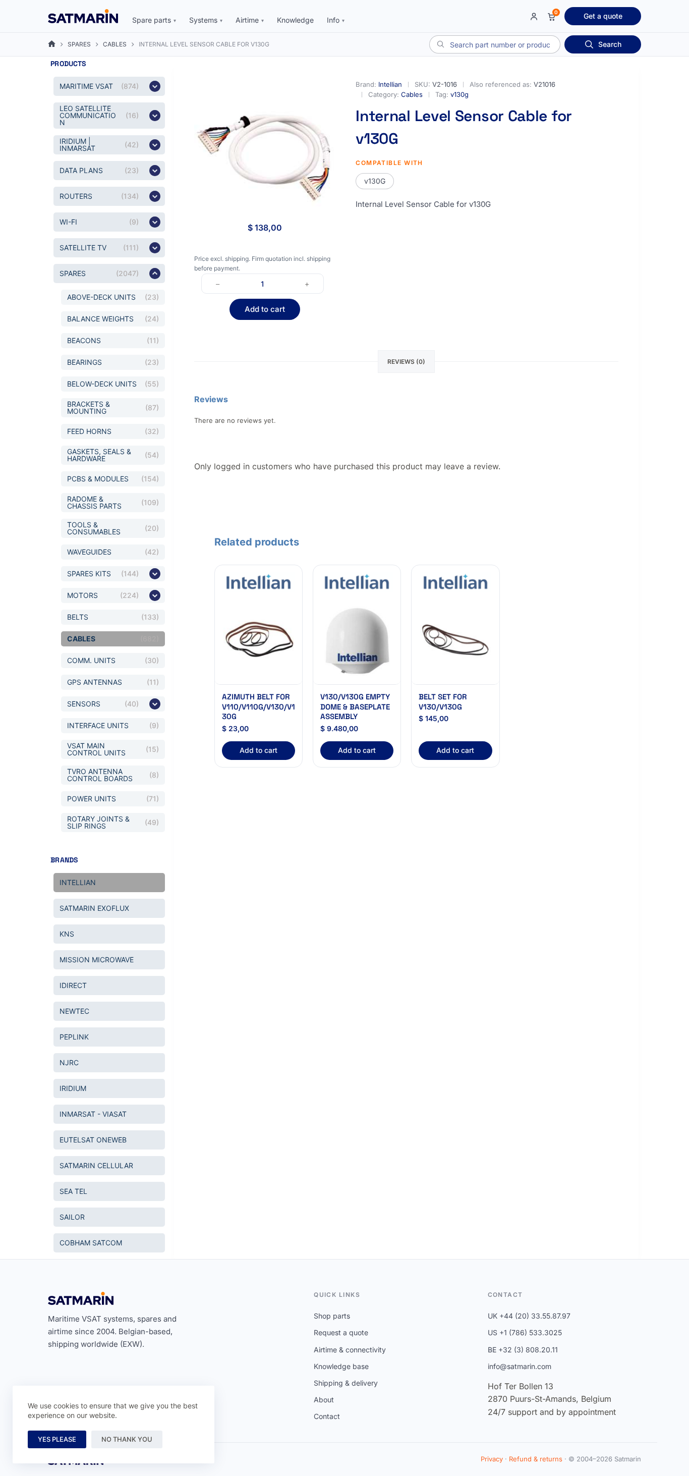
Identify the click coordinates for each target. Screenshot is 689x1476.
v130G (374, 181)
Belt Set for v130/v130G (443, 702)
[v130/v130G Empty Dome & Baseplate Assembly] (356, 641)
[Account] (534, 16)
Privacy (492, 1459)
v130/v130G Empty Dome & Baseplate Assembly (355, 706)
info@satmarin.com (519, 1366)
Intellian (390, 84)
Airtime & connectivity (350, 1349)
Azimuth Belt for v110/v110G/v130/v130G (258, 706)
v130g (459, 94)
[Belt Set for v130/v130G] (455, 641)
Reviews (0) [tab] (406, 361)
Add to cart (265, 309)
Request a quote (341, 1332)
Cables (412, 94)
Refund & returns (535, 1459)
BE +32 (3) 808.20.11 (523, 1349)
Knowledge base (341, 1366)
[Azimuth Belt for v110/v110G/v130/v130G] (258, 641)
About (324, 1399)
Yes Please (57, 1439)
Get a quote (603, 16)
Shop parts (332, 1315)
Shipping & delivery (346, 1383)
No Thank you (126, 1439)
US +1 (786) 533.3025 (525, 1332)
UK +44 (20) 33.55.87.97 (529, 1315)
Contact (327, 1416)
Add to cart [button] (258, 750)
